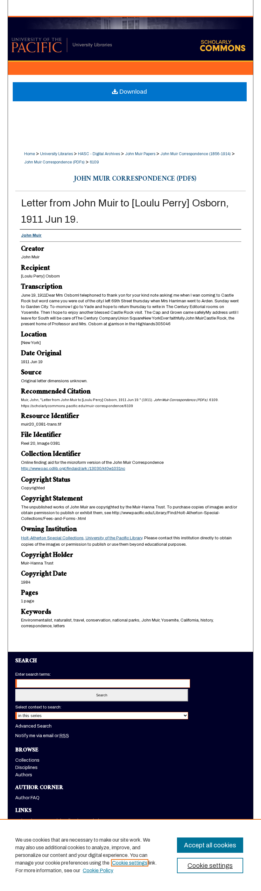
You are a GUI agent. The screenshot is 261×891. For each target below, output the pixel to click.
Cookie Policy (98, 870)
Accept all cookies (210, 845)
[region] (130, 855)
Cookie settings (129, 863)
